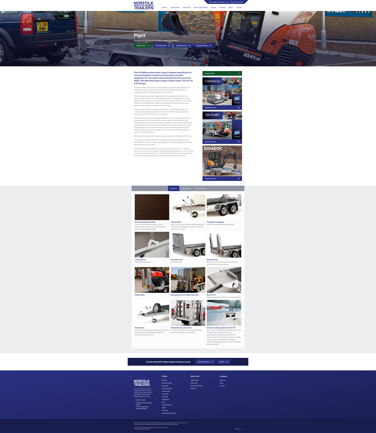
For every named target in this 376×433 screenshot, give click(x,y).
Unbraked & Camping (169, 413)
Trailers (164, 7)
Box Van (164, 380)
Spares (213, 7)
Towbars (222, 7)
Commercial (166, 391)
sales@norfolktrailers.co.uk (220, 2)
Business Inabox (167, 383)
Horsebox (165, 394)
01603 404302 (238, 2)
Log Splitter (165, 399)
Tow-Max (165, 410)
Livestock (165, 396)
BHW (240, 429)
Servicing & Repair (201, 7)
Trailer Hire (187, 7)
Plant (163, 402)
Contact (239, 7)
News (231, 7)
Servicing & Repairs (197, 386)
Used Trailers (175, 7)
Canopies (165, 386)
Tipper (164, 407)
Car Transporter (167, 388)
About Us (222, 380)
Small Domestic (167, 405)
